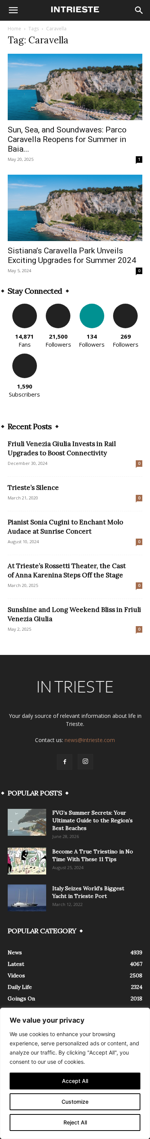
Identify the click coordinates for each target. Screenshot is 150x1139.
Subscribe (25, 356)
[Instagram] (85, 761)
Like (24, 306)
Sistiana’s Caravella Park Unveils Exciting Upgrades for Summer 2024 (72, 255)
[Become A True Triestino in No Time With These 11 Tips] (27, 861)
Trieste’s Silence (33, 487)
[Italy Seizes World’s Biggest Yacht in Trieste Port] (27, 897)
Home (14, 28)
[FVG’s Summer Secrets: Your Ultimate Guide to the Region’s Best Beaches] (27, 822)
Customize (75, 1101)
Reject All (75, 1122)
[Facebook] (64, 762)
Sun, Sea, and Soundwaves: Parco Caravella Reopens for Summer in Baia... (67, 139)
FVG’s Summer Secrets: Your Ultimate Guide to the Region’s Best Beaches (92, 820)
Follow (58, 306)
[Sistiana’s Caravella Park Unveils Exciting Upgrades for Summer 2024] (75, 208)
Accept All (75, 1081)
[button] (13, 10)
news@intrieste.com (90, 740)
